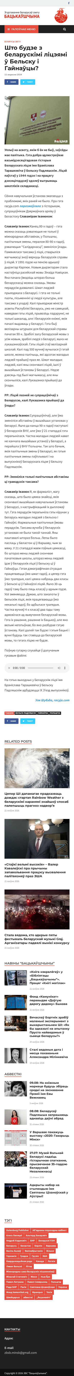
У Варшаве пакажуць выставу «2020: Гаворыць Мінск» (49, 1135)
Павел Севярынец (37, 1282)
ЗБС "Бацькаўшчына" (35, 1373)
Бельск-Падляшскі (25, 713)
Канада (40, 1261)
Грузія (35, 1256)
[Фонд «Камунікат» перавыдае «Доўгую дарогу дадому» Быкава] (15, 997)
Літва (29, 1266)
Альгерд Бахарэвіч (36, 1235)
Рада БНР (11, 1287)
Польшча (55, 713)
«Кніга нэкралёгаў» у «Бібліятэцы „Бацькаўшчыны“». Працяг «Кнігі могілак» (47, 977)
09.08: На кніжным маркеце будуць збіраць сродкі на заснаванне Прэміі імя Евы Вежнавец (49, 1090)
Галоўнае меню (23, 29)
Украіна (62, 1287)
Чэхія (49, 1292)
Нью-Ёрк (45, 1276)
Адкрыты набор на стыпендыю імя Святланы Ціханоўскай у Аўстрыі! (49, 1190)
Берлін (38, 1245)
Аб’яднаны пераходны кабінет (50, 1230)
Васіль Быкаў (13, 1251)
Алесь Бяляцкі (14, 1235)
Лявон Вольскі (14, 1266)
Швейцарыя (13, 1297)
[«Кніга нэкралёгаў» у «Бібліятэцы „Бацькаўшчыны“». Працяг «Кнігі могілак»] (15, 972)
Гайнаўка (43, 713)
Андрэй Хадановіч (16, 1240)
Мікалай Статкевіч (16, 1276)
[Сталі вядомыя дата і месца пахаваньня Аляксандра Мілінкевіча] (15, 1050)
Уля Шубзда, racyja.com (52, 700)
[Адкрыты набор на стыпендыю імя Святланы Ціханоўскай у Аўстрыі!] (15, 1185)
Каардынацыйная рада (19, 1261)
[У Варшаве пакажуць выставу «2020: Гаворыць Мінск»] (15, 1133)
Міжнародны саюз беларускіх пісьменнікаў (30, 1271)
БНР (32, 1240)
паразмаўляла (30, 206)
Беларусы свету (12, 41)
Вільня (50, 1251)
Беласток (25, 1245)
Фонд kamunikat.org (17, 1292)
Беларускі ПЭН (46, 1240)
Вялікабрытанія (34, 1251)
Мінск (34, 1276)
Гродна (24, 1256)
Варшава (51, 1245)
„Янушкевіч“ (43, 1297)
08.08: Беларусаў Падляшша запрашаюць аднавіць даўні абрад (49, 1114)
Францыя (37, 1292)
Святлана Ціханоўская (42, 1287)
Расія (23, 1287)
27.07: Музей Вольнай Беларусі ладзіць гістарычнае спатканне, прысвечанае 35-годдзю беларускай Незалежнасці (48, 1162)
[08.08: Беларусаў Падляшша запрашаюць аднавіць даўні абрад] (15, 1112)
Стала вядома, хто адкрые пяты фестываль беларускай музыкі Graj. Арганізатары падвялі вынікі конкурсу (36, 939)
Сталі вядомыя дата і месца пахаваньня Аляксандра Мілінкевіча (49, 1053)
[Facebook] (68, 3)
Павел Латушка (15, 1282)
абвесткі (28, 1297)
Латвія (51, 1261)
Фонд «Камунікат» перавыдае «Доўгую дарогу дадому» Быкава (48, 1000)
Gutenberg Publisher (17, 1230)
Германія (11, 1256)
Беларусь (11, 1245)
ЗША (44, 1256)
